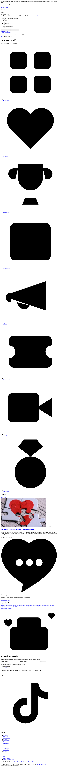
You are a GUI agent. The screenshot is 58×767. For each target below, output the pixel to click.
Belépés (5, 751)
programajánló (24, 605)
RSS (4, 756)
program (46, 606)
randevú (37, 606)
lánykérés (13, 605)
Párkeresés (5, 735)
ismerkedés (8, 605)
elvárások (9, 608)
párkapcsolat (18, 605)
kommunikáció (4, 608)
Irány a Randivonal (6, 32)
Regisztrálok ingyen (5, 600)
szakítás (49, 606)
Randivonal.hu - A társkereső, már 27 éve (32, 761)
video (41, 605)
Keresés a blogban (5, 34)
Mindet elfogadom (14, 30)
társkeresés (3, 605)
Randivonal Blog (4, 668)
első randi (12, 606)
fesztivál (30, 605)
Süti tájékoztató (6, 758)
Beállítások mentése (5, 30)
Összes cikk (3, 497)
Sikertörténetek (6, 736)
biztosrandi (7, 606)
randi (48, 605)
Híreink (5, 739)
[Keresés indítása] (23, 34)
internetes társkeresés (24, 606)
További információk (41, 15)
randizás (2, 606)
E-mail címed (23, 661)
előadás (16, 606)
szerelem (45, 605)
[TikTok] (30, 729)
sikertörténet (32, 606)
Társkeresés (6, 748)
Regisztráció (6, 750)
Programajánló (6, 738)
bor (18, 606)
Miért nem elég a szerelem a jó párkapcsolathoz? (18, 529)
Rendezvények (6, 740)
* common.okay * (5, 7)
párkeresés (52, 605)
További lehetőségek (5, 765)
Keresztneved (4, 661)
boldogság (41, 606)
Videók (5, 741)
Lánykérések (6, 743)
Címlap (2, 36)
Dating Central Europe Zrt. (9, 759)
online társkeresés (36, 605)
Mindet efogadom (14, 765)
